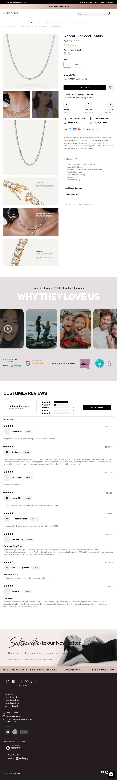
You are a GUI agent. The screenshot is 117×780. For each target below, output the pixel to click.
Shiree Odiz (11, 778)
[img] (8, 426)
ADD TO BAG (84, 87)
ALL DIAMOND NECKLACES (28, 26)
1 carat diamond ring (11, 697)
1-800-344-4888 (12, 713)
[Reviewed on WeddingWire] (99, 367)
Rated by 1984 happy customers (102, 2)
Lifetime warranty (71, 194)
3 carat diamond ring (12, 703)
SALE (64, 22)
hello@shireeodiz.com (13, 716)
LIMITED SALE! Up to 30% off (58, 6)
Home (5, 26)
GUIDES (70, 22)
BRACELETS (57, 22)
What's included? (70, 159)
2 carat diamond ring (12, 700)
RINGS (31, 22)
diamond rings (9, 694)
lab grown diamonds (12, 706)
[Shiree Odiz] (10, 13)
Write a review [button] (97, 407)
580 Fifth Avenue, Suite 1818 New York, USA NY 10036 (19, 720)
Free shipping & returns (73, 188)
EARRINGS (38, 22)
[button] (69, 45)
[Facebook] (102, 772)
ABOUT (78, 22)
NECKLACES (47, 22)
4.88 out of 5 (26, 406)
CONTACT (85, 22)
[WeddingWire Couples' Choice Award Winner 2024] (110, 366)
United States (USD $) (11, 774)
